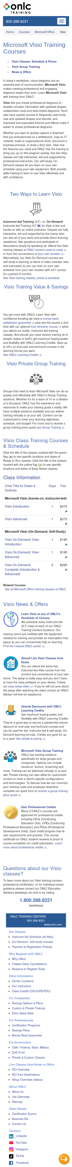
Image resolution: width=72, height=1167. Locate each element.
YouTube (21, 1142)
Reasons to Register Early (28, 969)
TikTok (20, 1156)
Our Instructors (21, 986)
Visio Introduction (17, 506)
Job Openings (21, 1097)
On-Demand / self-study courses (32, 942)
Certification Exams (24, 1114)
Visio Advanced (16, 519)
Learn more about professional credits (32, 845)
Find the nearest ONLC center (22, 646)
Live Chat (64, 1159)
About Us (18, 1092)
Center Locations (23, 981)
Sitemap (17, 1102)
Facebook (21, 1163)
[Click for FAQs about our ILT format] (38, 226)
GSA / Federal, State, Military (30, 1047)
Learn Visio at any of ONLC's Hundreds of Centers (40, 616)
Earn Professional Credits (38, 807)
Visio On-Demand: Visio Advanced (22, 554)
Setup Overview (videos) (27, 1079)
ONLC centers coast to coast (45, 250)
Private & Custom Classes (28, 1057)
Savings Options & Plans (27, 1003)
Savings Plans (21, 1030)
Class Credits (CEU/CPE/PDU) (31, 991)
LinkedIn (21, 1136)
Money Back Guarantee (27, 1035)
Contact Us (19, 1124)
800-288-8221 (17, 21)
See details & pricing (29, 738)
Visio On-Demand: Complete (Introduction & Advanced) (22, 569)
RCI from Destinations (26, 1074)
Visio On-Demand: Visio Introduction (22, 541)
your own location (49, 254)
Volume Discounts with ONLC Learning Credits (41, 708)
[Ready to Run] (66, 511)
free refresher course (45, 326)
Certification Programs (26, 1025)
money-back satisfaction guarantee (30, 320)
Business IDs (20, 1119)
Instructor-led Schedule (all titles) (32, 937)
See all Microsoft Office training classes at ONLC (35, 589)
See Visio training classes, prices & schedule (31, 278)
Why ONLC (19, 959)
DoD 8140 (18, 1052)
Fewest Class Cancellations (29, 964)
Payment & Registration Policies (32, 947)
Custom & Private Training (28, 1008)
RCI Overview (20, 1069)
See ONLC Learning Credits (21, 355)
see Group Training (49, 427)
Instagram (22, 1149)
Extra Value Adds (23, 1013)
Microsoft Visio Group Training (42, 751)
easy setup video (19, 686)
